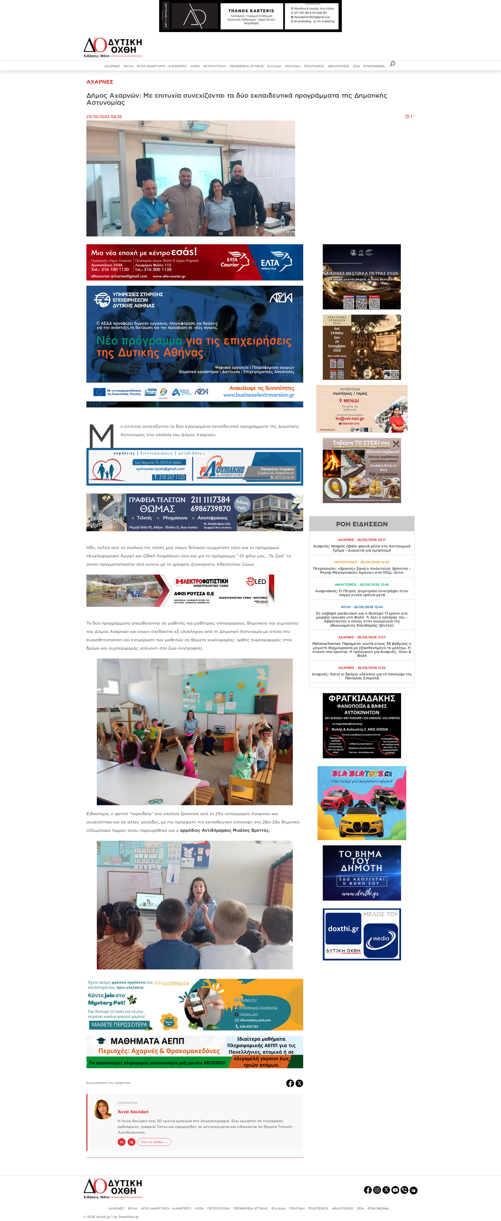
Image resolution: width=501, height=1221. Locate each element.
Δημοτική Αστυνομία (240, 631)
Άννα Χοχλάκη (133, 1111)
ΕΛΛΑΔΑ (274, 66)
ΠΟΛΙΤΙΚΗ (292, 66)
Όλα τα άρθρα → (154, 1142)
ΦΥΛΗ (128, 66)
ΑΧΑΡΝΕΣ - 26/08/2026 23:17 (362, 539)
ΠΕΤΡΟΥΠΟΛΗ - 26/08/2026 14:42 (361, 562)
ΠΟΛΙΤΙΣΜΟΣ (314, 66)
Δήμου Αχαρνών (197, 434)
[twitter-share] (299, 1082)
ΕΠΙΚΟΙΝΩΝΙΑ (374, 66)
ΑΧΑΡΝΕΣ (112, 66)
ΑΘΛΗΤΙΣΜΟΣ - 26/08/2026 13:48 (362, 584)
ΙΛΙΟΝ (194, 66)
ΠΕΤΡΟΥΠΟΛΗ (214, 66)
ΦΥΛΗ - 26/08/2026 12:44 (362, 607)
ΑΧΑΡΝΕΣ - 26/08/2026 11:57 (361, 637)
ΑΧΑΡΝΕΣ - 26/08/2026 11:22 (361, 667)
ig (131, 1142)
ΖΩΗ (356, 66)
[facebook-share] (290, 1082)
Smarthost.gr (128, 1216)
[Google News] (414, 1190)
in (121, 1142)
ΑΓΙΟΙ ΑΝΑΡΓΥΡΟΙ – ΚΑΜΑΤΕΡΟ (162, 66)
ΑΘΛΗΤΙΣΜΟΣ (338, 66)
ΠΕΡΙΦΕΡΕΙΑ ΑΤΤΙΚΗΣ (246, 66)
